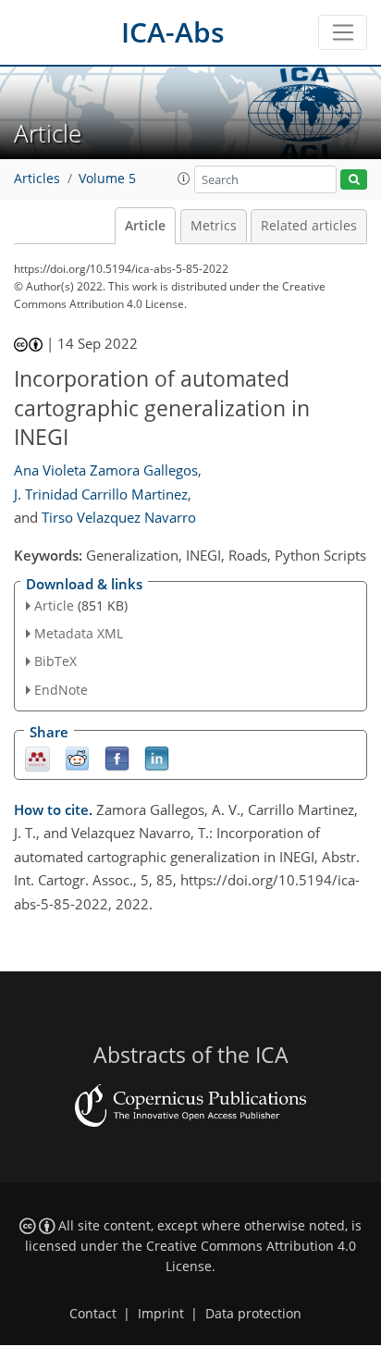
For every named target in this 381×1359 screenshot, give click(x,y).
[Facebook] (116, 757)
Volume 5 (107, 178)
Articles (37, 178)
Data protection (253, 1313)
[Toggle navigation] (342, 32)
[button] (184, 178)
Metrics (213, 225)
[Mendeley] (37, 757)
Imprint (161, 1313)
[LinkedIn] (156, 757)
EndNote (61, 689)
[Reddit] (77, 757)
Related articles (309, 225)
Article (145, 225)
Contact (93, 1313)
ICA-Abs (173, 32)
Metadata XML (78, 633)
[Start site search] (353, 180)
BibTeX (55, 661)
